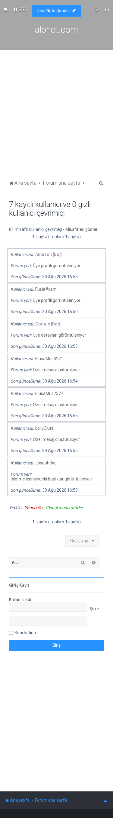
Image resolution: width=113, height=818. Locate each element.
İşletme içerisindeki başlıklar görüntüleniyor (51, 479)
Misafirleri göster (81, 229)
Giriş (13, 585)
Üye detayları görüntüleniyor (59, 335)
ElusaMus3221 (49, 358)
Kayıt (24, 585)
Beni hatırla (25, 632)
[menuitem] (20, 9)
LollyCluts (44, 428)
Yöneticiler (34, 507)
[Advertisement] (56, 119)
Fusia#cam (46, 289)
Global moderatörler (64, 507)
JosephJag (46, 463)
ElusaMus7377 (49, 393)
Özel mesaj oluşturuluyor (56, 369)
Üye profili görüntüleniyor (56, 265)
